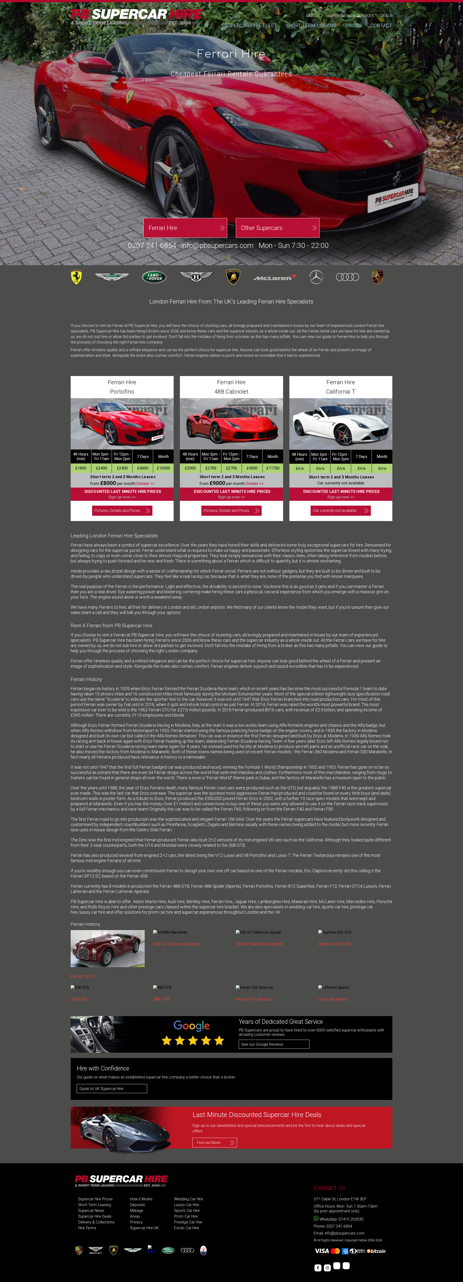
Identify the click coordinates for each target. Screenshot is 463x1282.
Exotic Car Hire (186, 1228)
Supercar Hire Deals (94, 1216)
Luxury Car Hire (186, 1205)
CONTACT (381, 25)
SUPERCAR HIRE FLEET (251, 25)
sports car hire (335, 906)
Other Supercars (262, 228)
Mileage (136, 1210)
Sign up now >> (122, 497)
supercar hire (211, 906)
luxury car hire (92, 912)
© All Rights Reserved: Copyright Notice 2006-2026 (348, 1240)
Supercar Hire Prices (95, 1199)
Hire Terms (87, 1228)
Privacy (136, 1222)
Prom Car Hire (186, 1216)
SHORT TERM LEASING (311, 25)
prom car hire (160, 912)
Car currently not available (335, 510)
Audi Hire (176, 901)
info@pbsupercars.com (217, 245)
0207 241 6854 (152, 245)
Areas (135, 1216)
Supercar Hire (151, 634)
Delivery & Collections (96, 1222)
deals (386, 16)
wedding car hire (304, 906)
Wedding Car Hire (188, 1199)
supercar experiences (202, 912)
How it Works (141, 1199)
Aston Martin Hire (149, 901)
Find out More (208, 1142)
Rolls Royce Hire (103, 906)
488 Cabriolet (231, 391)
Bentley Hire (198, 901)
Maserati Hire (304, 901)
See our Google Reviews (262, 1044)
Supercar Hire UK (144, 1228)
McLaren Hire (332, 901)
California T (341, 391)
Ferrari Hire (163, 228)
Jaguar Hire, (245, 901)
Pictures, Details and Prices (117, 510)
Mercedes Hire (360, 901)
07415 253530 (351, 1219)
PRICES (353, 25)
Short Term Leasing (94, 1205)
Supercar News (91, 1210)
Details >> (145, 483)
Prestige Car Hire (188, 1222)
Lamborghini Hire (274, 901)
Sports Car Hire (187, 1210)
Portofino (122, 391)
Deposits (137, 1205)
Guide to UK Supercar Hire (101, 1088)
